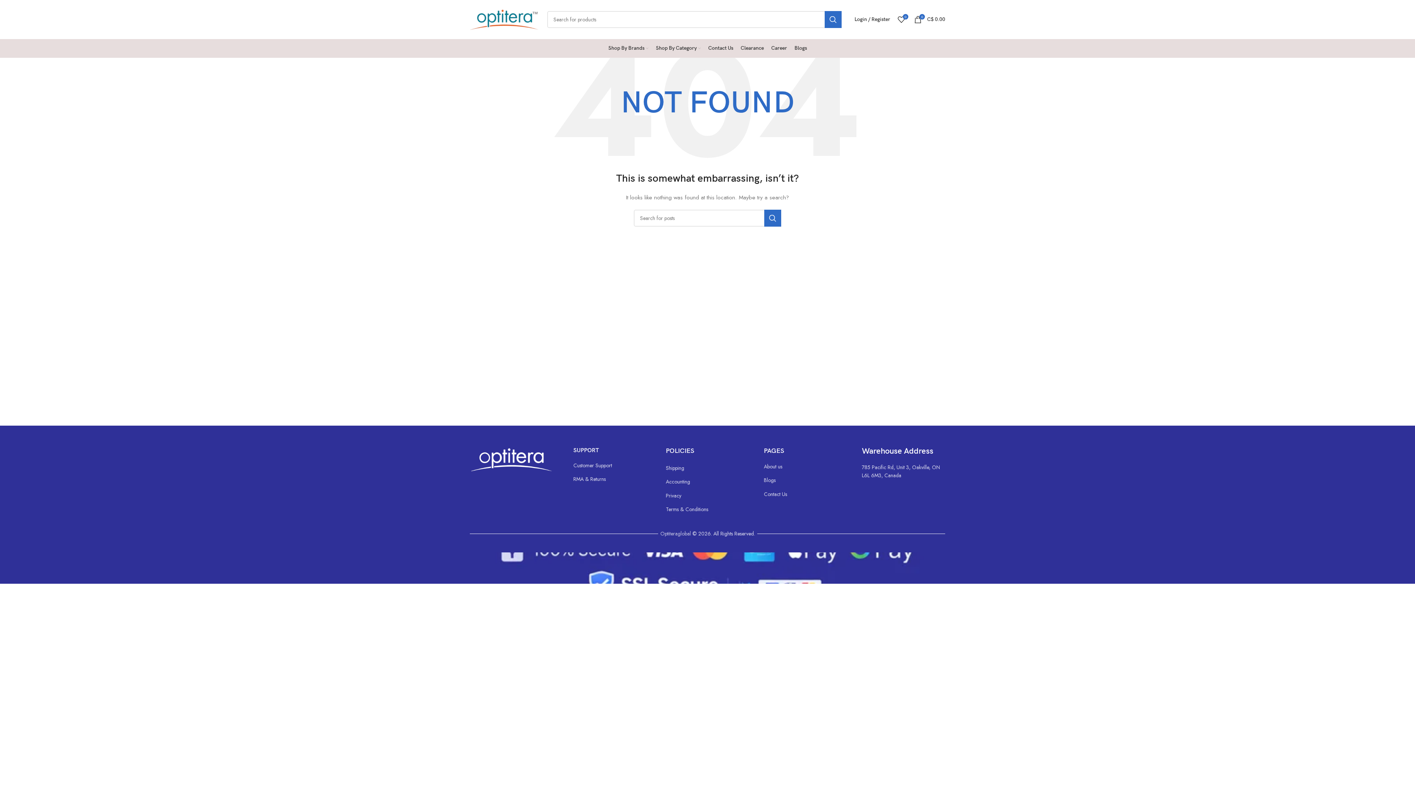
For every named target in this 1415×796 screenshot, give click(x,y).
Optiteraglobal (675, 533)
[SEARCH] (833, 19)
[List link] (612, 465)
